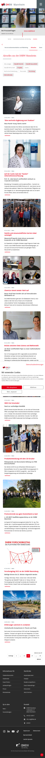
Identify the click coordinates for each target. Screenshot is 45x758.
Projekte (19, 67)
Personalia (23, 71)
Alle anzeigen (7, 64)
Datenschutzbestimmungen (34, 364)
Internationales (8, 75)
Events (27, 67)
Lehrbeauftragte (7, 685)
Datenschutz (36, 731)
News (4, 708)
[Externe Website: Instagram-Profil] (4, 731)
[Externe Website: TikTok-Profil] (17, 731)
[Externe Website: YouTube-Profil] (13, 731)
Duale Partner (6, 682)
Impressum (26, 731)
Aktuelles (33, 47)
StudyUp (26, 678)
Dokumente (27, 689)
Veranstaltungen (7, 712)
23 (40, 656)
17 (32, 656)
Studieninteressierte (8, 675)
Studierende (6, 678)
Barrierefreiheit (27, 735)
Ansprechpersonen (29, 675)
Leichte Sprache (27, 739)
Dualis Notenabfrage (29, 685)
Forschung (32, 71)
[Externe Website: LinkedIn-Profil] (8, 731)
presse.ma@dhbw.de (29, 31)
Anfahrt (28, 723)
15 (24, 656)
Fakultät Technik (18, 64)
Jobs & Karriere (28, 692)
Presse (4, 689)
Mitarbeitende (6, 692)
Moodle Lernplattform (29, 682)
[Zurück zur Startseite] (22, 745)
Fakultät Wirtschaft (9, 67)
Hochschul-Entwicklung (10, 71)
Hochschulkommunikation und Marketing (16, 47)
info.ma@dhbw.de (31, 719)
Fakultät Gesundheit (31, 64)
